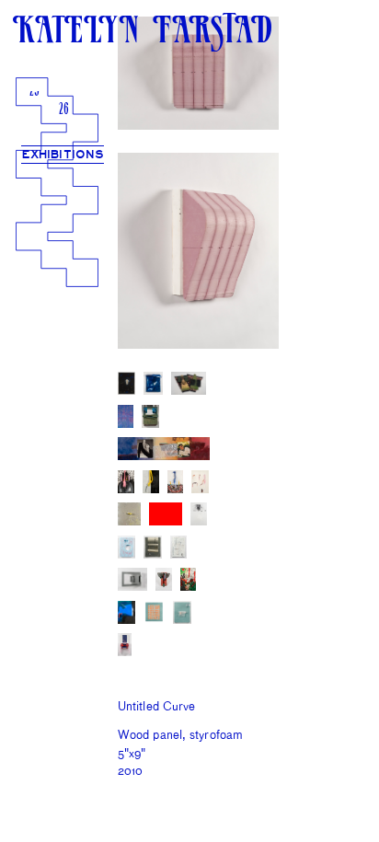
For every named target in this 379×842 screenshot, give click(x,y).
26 (64, 110)
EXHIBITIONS (63, 155)
